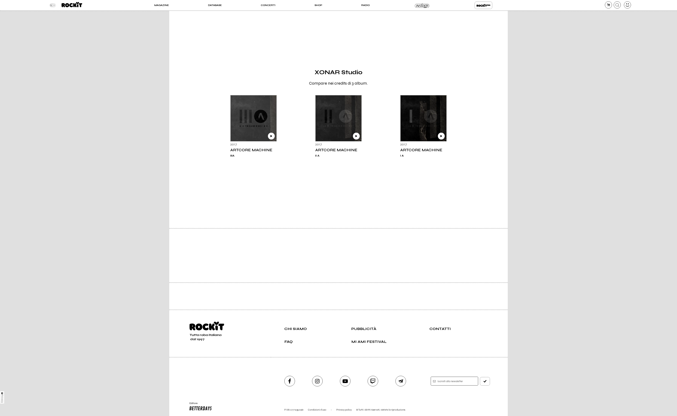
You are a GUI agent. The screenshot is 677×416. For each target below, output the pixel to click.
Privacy (2, 398)
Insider (422, 5)
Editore (191, 405)
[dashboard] (627, 4)
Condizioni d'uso (317, 409)
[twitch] (373, 381)
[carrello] (608, 4)
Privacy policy (344, 409)
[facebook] (289, 381)
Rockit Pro (483, 5)
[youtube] (345, 381)
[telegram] (400, 381)
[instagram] (317, 381)
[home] (72, 5)
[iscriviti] (485, 381)
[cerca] (617, 4)
